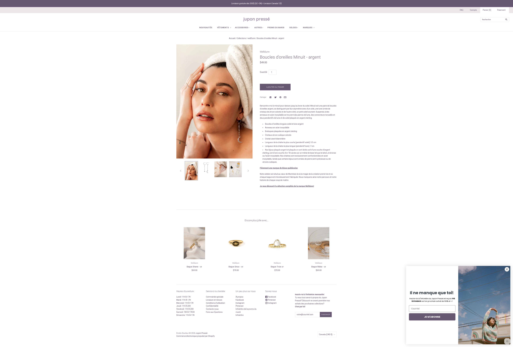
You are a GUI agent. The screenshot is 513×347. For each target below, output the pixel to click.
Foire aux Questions (214, 312)
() (487, 10)
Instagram (240, 303)
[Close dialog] (507, 269)
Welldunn (265, 51)
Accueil (232, 38)
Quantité (263, 72)
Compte (473, 10)
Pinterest (239, 306)
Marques (307, 27)
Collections (241, 38)
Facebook (240, 300)
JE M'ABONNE (432, 316)
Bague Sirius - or (236, 266)
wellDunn (251, 38)
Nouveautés (205, 27)
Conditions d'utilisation (215, 303)
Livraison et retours (214, 300)
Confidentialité (212, 306)
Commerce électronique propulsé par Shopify (195, 336)
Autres (258, 27)
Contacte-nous (212, 309)
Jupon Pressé (201, 333)
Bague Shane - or (194, 266)
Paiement (501, 10)
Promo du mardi (275, 27)
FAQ (461, 10)
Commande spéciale (214, 297)
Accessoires (241, 27)
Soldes (293, 27)
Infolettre (240, 315)
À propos (239, 297)
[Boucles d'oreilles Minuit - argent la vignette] (191, 170)
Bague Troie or (277, 266)
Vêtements (223, 27)
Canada (326, 334)
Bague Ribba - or (318, 266)
